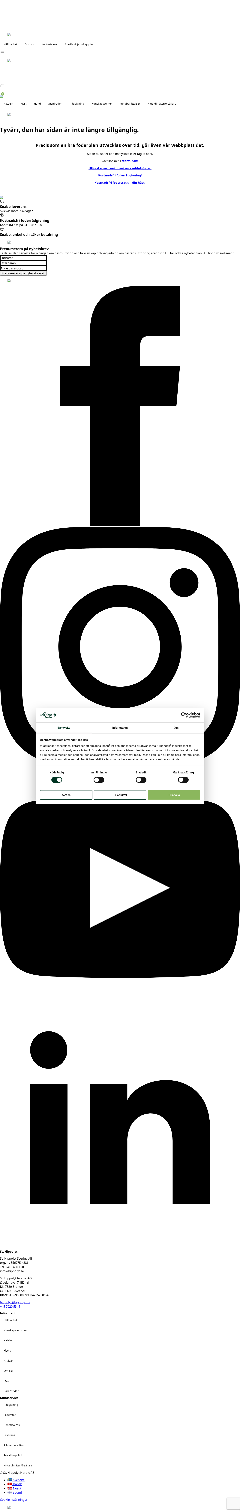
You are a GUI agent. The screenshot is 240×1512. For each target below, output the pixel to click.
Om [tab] (176, 727)
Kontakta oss (49, 44)
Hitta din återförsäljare (162, 103)
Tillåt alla (174, 794)
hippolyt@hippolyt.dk (15, 1302)
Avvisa (66, 794)
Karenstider (11, 1391)
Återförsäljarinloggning (79, 44)
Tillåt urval (120, 794)
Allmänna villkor (14, 1445)
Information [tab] (120, 727)
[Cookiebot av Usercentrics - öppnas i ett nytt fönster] (183, 715)
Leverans (9, 1435)
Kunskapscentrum (15, 1330)
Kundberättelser (129, 103)
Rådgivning (11, 1404)
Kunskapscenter (102, 103)
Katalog (8, 1340)
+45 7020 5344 (10, 1306)
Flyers (7, 1350)
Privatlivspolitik (13, 1455)
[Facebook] (120, 525)
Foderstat (10, 1415)
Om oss (29, 44)
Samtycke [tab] (63, 727)
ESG (6, 1381)
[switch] (99, 780)
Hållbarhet (10, 44)
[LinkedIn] (120, 1248)
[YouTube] (120, 1007)
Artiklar (8, 1360)
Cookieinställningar (14, 1500)
